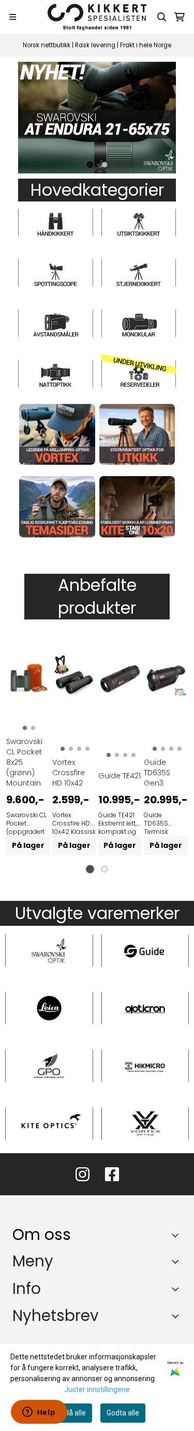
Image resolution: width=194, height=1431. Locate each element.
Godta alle (123, 1413)
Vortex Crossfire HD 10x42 (68, 772)
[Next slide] (159, 117)
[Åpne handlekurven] (179, 17)
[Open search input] (162, 17)
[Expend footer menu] (177, 1261)
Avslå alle (70, 1413)
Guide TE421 (119, 776)
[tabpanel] (28, 749)
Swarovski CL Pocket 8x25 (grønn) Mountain (24, 762)
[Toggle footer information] (177, 1235)
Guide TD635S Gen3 (157, 772)
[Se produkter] (57, 434)
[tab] (89, 164)
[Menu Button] (12, 17)
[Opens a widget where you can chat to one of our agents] (38, 1413)
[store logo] (97, 17)
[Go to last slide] (34, 117)
